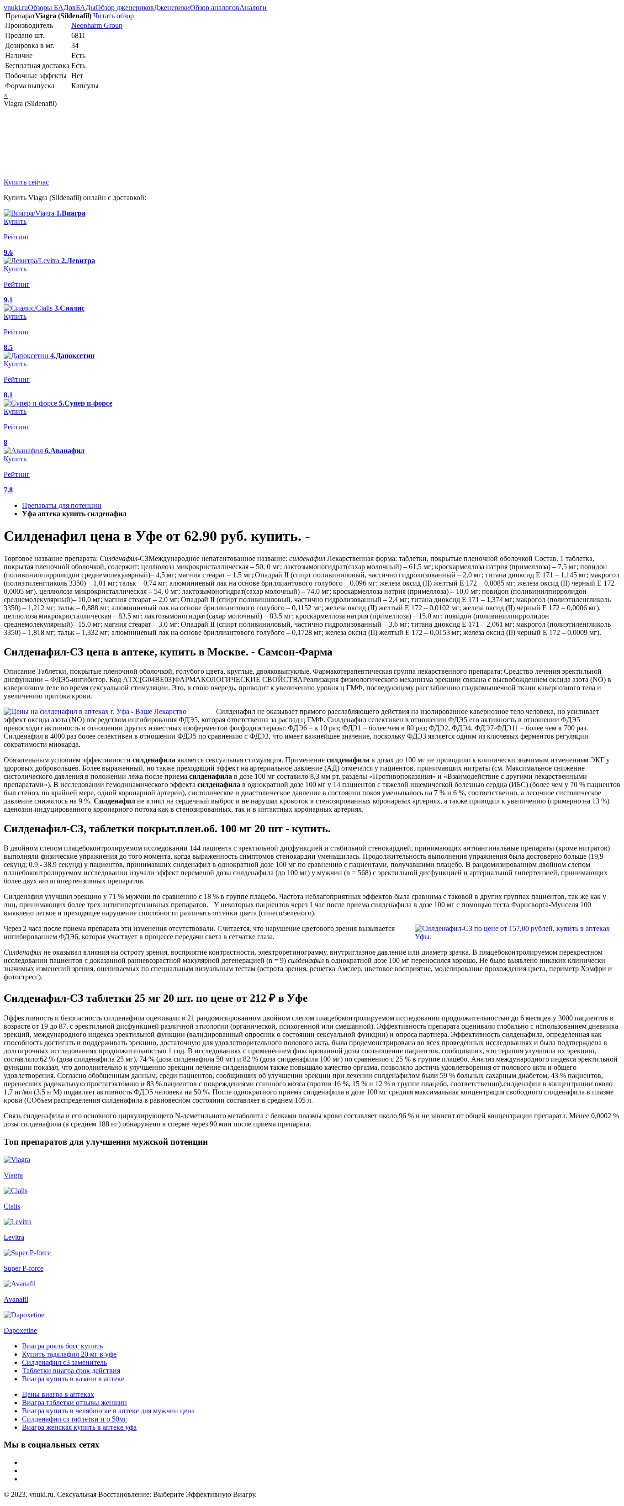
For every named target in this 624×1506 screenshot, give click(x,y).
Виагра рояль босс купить (62, 1346)
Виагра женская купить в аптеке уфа (79, 1427)
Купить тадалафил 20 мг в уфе (69, 1354)
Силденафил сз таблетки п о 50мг (74, 1419)
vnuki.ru (16, 7)
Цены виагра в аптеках (58, 1394)
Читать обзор (113, 16)
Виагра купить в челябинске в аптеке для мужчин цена (108, 1411)
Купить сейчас (26, 182)
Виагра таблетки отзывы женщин (74, 1402)
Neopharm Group (96, 25)
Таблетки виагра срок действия (71, 1370)
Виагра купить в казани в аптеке (73, 1379)
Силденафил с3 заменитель (64, 1362)
